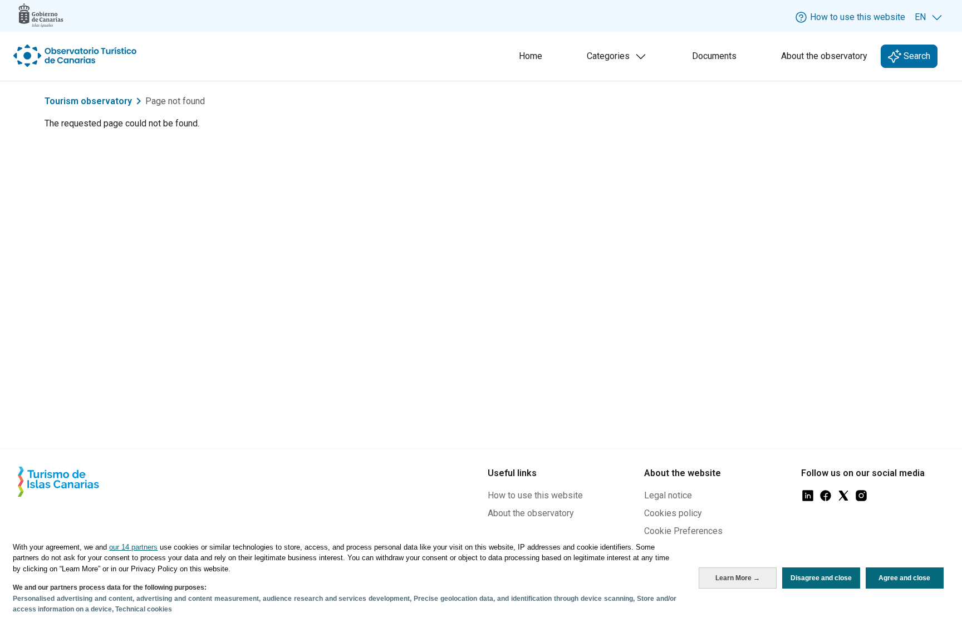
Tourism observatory (88, 101)
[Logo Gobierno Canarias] (41, 15)
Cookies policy (673, 513)
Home (530, 56)
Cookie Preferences (683, 531)
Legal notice (668, 495)
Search (915, 56)
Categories (618, 59)
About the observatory (824, 56)
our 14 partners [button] (133, 547)
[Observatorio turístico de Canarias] (76, 56)
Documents (714, 56)
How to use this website (535, 495)
